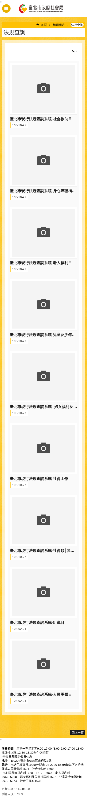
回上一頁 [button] (78, 732)
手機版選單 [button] (6, 8)
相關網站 (59, 25)
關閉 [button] (75, 51)
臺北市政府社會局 (40, 8)
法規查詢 (77, 25)
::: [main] (3, 20)
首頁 (44, 25)
